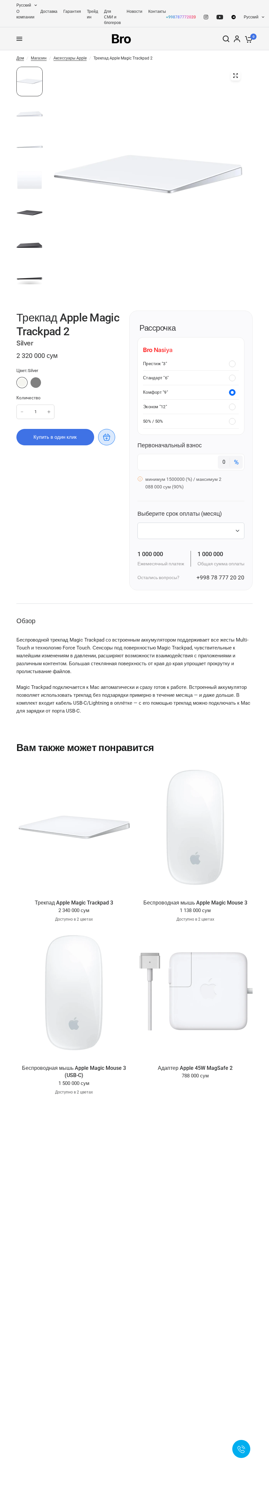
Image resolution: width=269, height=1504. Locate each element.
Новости (134, 11)
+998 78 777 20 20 (220, 577)
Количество (28, 397)
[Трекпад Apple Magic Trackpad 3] (73, 828)
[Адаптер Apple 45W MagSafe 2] (195, 993)
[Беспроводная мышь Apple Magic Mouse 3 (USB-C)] (73, 993)
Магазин (39, 58)
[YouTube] (220, 17)
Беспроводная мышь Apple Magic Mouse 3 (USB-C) (74, 1071)
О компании (25, 14)
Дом (20, 58)
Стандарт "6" (156, 377)
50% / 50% (153, 421)
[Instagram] (206, 17)
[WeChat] (233, 17)
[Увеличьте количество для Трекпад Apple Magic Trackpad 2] (49, 412)
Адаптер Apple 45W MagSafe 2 (195, 1068)
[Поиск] (226, 38)
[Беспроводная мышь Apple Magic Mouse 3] (195, 828)
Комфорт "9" (155, 392)
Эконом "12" (155, 406)
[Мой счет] (237, 38)
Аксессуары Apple (70, 58)
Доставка (48, 11)
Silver (22, 382)
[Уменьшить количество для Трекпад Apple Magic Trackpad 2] (22, 412)
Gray (36, 382)
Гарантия (72, 11)
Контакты (157, 11)
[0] (247, 38)
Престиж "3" (155, 363)
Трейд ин (92, 14)
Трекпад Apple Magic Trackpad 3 (74, 903)
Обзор (25, 621)
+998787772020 (181, 17)
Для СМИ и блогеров (112, 17)
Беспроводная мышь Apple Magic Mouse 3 (195, 903)
